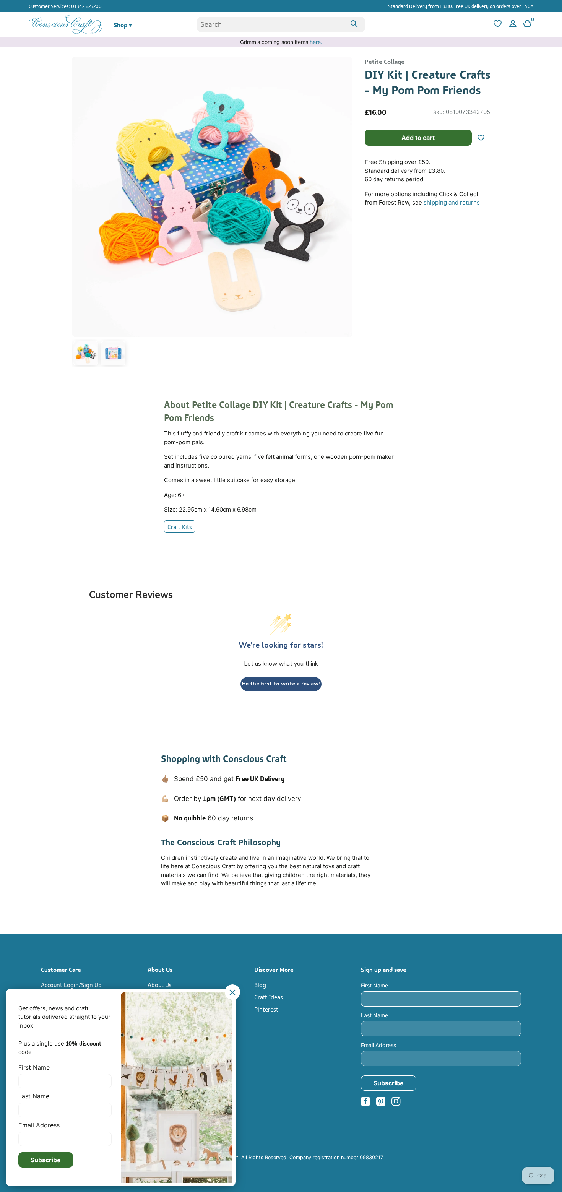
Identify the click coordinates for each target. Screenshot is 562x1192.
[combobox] (281, 24)
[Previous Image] (79, 213)
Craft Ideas (268, 996)
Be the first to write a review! (281, 683)
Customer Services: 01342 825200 (65, 6)
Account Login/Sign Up (71, 984)
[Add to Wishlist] (484, 138)
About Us (160, 984)
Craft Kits (179, 526)
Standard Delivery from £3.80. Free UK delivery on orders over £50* (460, 6)
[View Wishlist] (496, 24)
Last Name (374, 1015)
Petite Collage (384, 61)
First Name (374, 985)
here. (316, 42)
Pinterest (266, 1008)
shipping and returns (452, 202)
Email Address (378, 1045)
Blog (260, 984)
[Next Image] (344, 213)
